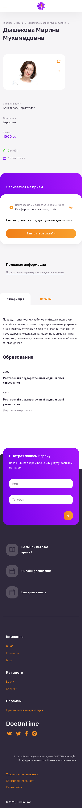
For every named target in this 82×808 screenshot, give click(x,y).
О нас (9, 646)
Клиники (11, 689)
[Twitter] (18, 733)
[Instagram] (34, 733)
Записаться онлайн (41, 233)
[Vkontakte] (9, 733)
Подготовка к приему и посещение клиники (35, 272)
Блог (9, 660)
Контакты (12, 653)
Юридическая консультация (24, 710)
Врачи (19, 23)
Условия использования (61, 760)
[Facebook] (26, 733)
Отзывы (45, 299)
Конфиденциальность (31, 760)
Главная (8, 23)
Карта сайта (14, 787)
